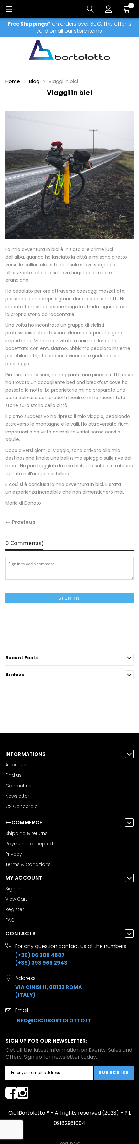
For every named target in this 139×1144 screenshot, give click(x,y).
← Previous (20, 522)
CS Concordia (21, 806)
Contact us (18, 785)
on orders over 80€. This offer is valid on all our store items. (69, 27)
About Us (15, 764)
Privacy (13, 854)
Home (13, 81)
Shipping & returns (26, 833)
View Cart (16, 899)
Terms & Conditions (28, 864)
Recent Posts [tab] (21, 658)
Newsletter (17, 796)
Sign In (69, 598)
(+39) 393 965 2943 (41, 963)
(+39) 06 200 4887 (40, 955)
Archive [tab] (15, 674)
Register (14, 909)
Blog (35, 81)
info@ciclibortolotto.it (53, 1020)
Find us (13, 775)
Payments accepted (29, 843)
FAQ (10, 920)
